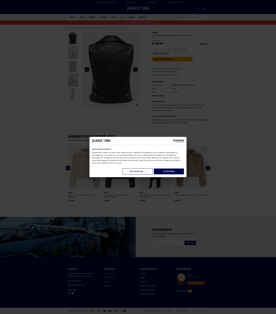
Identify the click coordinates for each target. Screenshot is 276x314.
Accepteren (168, 171)
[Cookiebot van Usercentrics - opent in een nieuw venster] (174, 141)
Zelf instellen (136, 171)
